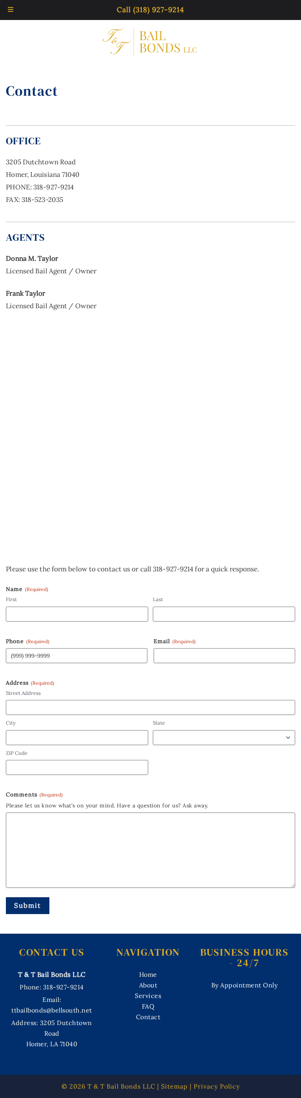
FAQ (148, 1006)
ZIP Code (16, 753)
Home (148, 974)
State (159, 723)
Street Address (23, 693)
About (148, 985)
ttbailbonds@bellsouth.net (51, 1010)
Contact (148, 1017)
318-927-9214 (53, 187)
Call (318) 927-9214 (150, 9)
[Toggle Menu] (10, 10)
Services (148, 996)
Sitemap (174, 1086)
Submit (27, 905)
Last (158, 599)
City (11, 723)
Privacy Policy (217, 1086)
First (11, 599)
